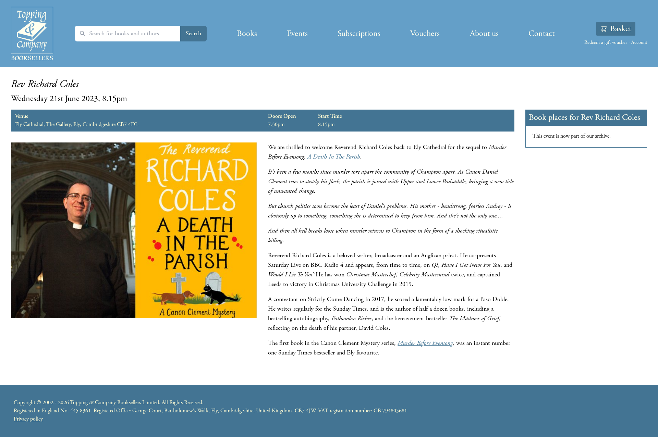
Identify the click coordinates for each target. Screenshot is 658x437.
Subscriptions (359, 33)
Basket (620, 29)
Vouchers (425, 33)
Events (297, 33)
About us (484, 33)
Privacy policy (28, 419)
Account (639, 42)
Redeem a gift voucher (605, 42)
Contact (541, 33)
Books (247, 33)
